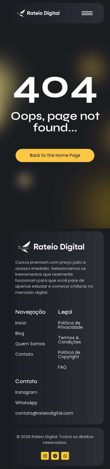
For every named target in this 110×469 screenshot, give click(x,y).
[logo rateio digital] (38, 13)
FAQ (62, 367)
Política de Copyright (69, 354)
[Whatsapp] (65, 456)
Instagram (26, 392)
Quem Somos (30, 344)
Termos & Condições (69, 340)
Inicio (20, 323)
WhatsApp (26, 403)
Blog (19, 333)
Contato (24, 354)
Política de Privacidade (70, 325)
